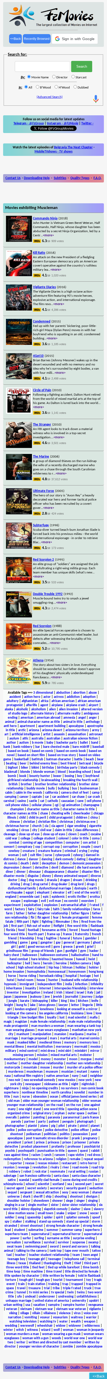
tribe (56, 1288)
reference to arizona (38, 1159)
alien (52, 709)
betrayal (85, 763)
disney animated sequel (71, 876)
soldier (10, 1217)
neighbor (96, 1076)
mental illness (14, 1046)
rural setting (76, 1171)
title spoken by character (21, 1275)
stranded (10, 1226)
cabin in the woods (29, 792)
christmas (66, 822)
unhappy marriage (18, 1300)
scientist (43, 1184)
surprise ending (84, 1238)
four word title (14, 934)
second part (83, 1184)
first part (17, 926)
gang (34, 942)
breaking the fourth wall (80, 780)
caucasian (67, 801)
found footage (91, 930)
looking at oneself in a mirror (77, 1009)
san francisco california (35, 1176)
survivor (63, 1242)
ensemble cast (29, 897)
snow (83, 1213)
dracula (52, 880)
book (22, 776)
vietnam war (44, 1309)
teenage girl (36, 1259)
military (10, 1051)
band (94, 742)
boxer (57, 776)
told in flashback (89, 1275)
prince (40, 1142)
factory (20, 909)
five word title (77, 926)
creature (29, 851)
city (34, 830)
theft (67, 1263)
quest (84, 1151)
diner (9, 872)
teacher (20, 1255)
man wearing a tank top (84, 1026)
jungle (13, 1001)
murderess (15, 1071)
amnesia (69, 717)
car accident (60, 797)
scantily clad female (45, 1180)
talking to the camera (31, 1251)
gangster (47, 942)
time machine (33, 1271)
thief (77, 1263)
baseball (98, 747)
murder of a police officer (85, 1067)
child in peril (37, 817)
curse (48, 855)
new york (85, 1080)
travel (21, 1288)
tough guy (43, 1280)
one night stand (30, 1109)
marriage (11, 1038)
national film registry (28, 1076)
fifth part (23, 921)
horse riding (27, 976)
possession (80, 1134)
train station (36, 1284)
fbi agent (43, 917)
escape (16, 901)
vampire (54, 1305)
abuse (93, 692)
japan (7, 996)
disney (46, 876)
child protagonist (61, 817)
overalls (11, 1117)
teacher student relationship (49, 1255)
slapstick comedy (56, 1209)
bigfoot (13, 767)
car (47, 797)
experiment (12, 905)
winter (8, 1330)
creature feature (50, 851)
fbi (32, 917)
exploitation (32, 905)
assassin (59, 734)
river (65, 1167)
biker (24, 767)
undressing (65, 1296)
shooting (61, 1196)
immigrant (26, 984)
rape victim (76, 1155)
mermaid (80, 1046)
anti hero (10, 726)
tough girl (26, 1280)
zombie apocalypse (89, 1346)
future (77, 938)
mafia (93, 1017)
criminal (70, 851)
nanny (94, 1071)
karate (24, 1001)
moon (73, 1059)
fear (56, 917)
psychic (10, 1151)
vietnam (26, 1309)
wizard (45, 1330)
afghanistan (30, 701)
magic (8, 1021)
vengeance (95, 1305)
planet (95, 1126)
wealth (76, 1321)
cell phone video (17, 805)
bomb (12, 776)
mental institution (40, 1046)
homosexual (56, 971)
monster (60, 1059)
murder (58, 1067)
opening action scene (82, 1109)
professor (74, 1146)
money (46, 1059)
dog (23, 880)
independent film (49, 984)
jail (98, 992)
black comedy (90, 767)
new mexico (66, 1080)
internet (45, 988)
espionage (31, 901)
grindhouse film (17, 951)
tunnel (21, 1292)
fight (35, 921)
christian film (47, 822)
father (20, 913)
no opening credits (45, 1088)
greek (80, 946)
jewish (57, 996)
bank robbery (22, 747)
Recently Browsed (37, 39)
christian (29, 822)
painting (39, 1117)
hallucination (80, 955)
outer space (76, 1113)
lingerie (87, 1005)
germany (83, 942)
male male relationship (85, 1021)
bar (37, 747)
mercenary (63, 1046)
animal (9, 722)
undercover (47, 1296)
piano (44, 1126)
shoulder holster (18, 1201)
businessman (89, 788)
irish (59, 992)
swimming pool (36, 1246)
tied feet (38, 1267)
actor (47, 697)
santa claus (61, 1176)
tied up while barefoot (64, 1267)
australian (53, 738)
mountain (30, 1067)
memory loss (88, 1042)
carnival (9, 801)
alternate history (42, 713)
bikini (35, 767)
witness (32, 1330)
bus (74, 788)
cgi (56, 805)
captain (37, 797)
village (24, 1313)
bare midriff (80, 747)
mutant (82, 1071)
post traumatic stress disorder (47, 1138)
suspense (78, 1242)
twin (70, 1292)
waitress (77, 1317)
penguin (68, 1121)
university (79, 1300)
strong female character (63, 1226)
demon (64, 863)
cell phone (94, 801)
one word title (54, 1109)
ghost (97, 942)
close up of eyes (54, 834)
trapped (77, 1284)
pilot (61, 1126)
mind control (28, 1051)
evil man (55, 901)
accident (15, 697)
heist (91, 959)
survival (49, 1242)
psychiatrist (92, 1146)
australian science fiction (80, 738)
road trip (97, 1167)
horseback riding (50, 976)
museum (52, 1071)
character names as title (20, 813)
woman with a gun (35, 1338)
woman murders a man (22, 1334)
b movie (37, 742)
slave (87, 1209)
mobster (86, 1055)
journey (87, 996)
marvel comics (89, 1038)
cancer (24, 797)
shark (26, 1196)
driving (15, 884)
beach (90, 759)
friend (12, 938)
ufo (19, 1296)
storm (96, 1221)
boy (79, 776)
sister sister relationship (79, 1205)
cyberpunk (62, 855)
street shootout (31, 1226)
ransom (60, 1155)
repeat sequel (93, 1159)
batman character (58, 759)
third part (91, 1263)
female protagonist (75, 917)
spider (48, 1217)
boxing (69, 776)
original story (42, 1113)
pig (53, 1126)
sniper (72, 1213)
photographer (15, 1126)
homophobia (36, 971)
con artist (89, 842)
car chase (78, 797)
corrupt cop (51, 847)
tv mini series (38, 1292)
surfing (39, 1238)
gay (58, 942)
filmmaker (63, 921)
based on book (18, 751)
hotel (10, 980)
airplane (57, 705)
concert (9, 847)
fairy (31, 909)
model (33, 1059)
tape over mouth (77, 1251)
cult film (36, 855)
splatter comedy (77, 1217)
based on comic (42, 751)
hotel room (25, 980)
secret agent (15, 1188)
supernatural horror (66, 1234)
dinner (21, 872)
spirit (59, 1217)
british (13, 784)
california (51, 792)
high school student (31, 967)
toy (88, 1280)
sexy (65, 1192)
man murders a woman (47, 1026)
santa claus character (86, 1176)
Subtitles (60, 178)
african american (63, 701)
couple (85, 847)
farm (9, 913)
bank (6, 747)
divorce (96, 876)
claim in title (63, 830)
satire (12, 1180)
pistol (84, 1126)
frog (40, 938)
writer (20, 1342)
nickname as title (56, 1084)
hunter (53, 980)
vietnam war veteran (71, 1309)
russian (93, 1171)
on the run (73, 1105)
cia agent (57, 826)
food (21, 930)
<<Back (15, 39)
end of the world (86, 892)
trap (65, 1284)
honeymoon (77, 971)
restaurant (69, 1163)
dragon (65, 880)
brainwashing (50, 780)
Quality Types (79, 178)
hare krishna (40, 959)
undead (30, 1296)
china (94, 817)
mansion (60, 1034)
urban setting (13, 1305)
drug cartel (40, 884)
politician (50, 1134)
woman (68, 1330)
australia (37, 738)
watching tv (48, 1321)
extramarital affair (73, 905)
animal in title (73, 722)
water (63, 1321)
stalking (30, 1221)
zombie (68, 1346)
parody (16, 1121)
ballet (84, 742)
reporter (16, 1163)
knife (94, 1001)
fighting (47, 921)
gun (59, 951)
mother (12, 1063)
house (41, 980)
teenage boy (16, 1259)
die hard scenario (89, 867)
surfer (27, 1238)
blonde (25, 772)
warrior (91, 1317)
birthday (48, 767)
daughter (95, 859)
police (10, 1130)
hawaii (80, 959)
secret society (37, 1188)
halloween (29, 955)
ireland (48, 992)
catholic (53, 801)
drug (26, 884)
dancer (33, 859)
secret (99, 1184)
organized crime (18, 1113)
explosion (51, 905)
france (67, 934)
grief (90, 946)
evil (43, 901)
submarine (35, 1230)
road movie (80, 1167)
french (96, 934)
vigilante (95, 1309)
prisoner (80, 1142)
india (68, 984)
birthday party (67, 767)
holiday (81, 967)
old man (14, 1101)
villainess (49, 1313)
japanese (21, 996)
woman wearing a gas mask (61, 1334)
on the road (54, 1105)
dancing (47, 859)
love (89, 1013)
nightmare (11, 1088)
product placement (34, 1146)
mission (42, 1055)
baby (49, 742)
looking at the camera (20, 1013)
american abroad (48, 717)
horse (12, 976)
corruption (70, 847)
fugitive (51, 938)
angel (82, 717)
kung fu (21, 1005)
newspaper (33, 1084)
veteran (11, 1309)
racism (36, 1155)
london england (26, 1009)
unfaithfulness (87, 1296)
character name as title (43, 809)
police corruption (30, 1130)
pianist (32, 1126)
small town (45, 1213)
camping (10, 797)
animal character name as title (38, 722)
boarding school (80, 772)
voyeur (45, 1317)
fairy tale (43, 909)
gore (57, 946)
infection (81, 984)
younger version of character (39, 1346)
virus (77, 1313)
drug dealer (59, 884)
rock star (41, 1171)
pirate (72, 1126)
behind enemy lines (43, 763)
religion (61, 1159)
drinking (91, 880)
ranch (47, 1155)
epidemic (58, 897)
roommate (57, 1171)
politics (65, 1134)
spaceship (34, 1217)
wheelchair (45, 1325)
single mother (38, 1205)
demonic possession (86, 863)
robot (27, 1171)
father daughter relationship (48, 913)
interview (96, 988)
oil (101, 1096)
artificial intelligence (26, 734)
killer (54, 1001)
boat (97, 772)
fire (75, 921)
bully (51, 788)
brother (26, 784)
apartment (27, 726)
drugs (91, 884)
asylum (14, 738)
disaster (73, 872)
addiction (73, 697)
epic (46, 897)
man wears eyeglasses (53, 1030)
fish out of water (38, 926)
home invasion (14, 971)
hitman (67, 967)
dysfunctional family (22, 888)
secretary (56, 1188)
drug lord (77, 884)
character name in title (79, 809)
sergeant (26, 1192)
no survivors (69, 1088)
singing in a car (15, 1205)
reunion (9, 1167)
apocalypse (76, 726)
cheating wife (60, 813)
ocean (54, 1096)
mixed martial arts (64, 1055)
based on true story (62, 755)
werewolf (27, 1325)
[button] (75, 39)
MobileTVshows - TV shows (53, 151)
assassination (77, 734)
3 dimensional (43, 692)
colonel (63, 838)
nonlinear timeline (35, 1092)
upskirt (94, 1300)
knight (8, 1005)
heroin (47, 963)
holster (94, 967)
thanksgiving (52, 1263)
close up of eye (29, 834)
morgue (86, 1059)
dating (81, 859)
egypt (30, 892)
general (69, 942)
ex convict (71, 901)
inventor (13, 992)
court (97, 847)
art (6, 734)
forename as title (54, 930)
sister (55, 1205)
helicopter (14, 963)
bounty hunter (39, 776)
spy (7, 1221)
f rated (94, 905)
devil (54, 867)
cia (46, 826)
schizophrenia (13, 1184)
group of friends (42, 951)
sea (69, 1184)
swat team (14, 1246)
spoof (96, 1217)
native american (57, 1076)
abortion (79, 692)
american (27, 717)
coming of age (32, 842)
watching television (23, 1321)
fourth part (36, 934)
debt (35, 863)
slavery (99, 1209)
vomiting (30, 1317)
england (10, 897)
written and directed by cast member (55, 1342)
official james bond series (79, 1096)
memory (70, 1042)
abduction (63, 692)
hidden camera (80, 963)
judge (99, 996)
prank (76, 1138)
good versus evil (39, 946)
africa (44, 701)
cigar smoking (76, 826)
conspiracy (25, 847)
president (14, 1142)
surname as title (58, 1238)
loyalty (51, 1017)
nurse (26, 1096)
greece (68, 946)
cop (37, 847)
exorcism (87, 901)
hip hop (54, 967)
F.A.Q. (97, 178)
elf (69, 892)
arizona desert (52, 730)
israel (80, 992)
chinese (14, 822)
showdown (41, 1201)
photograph (85, 1121)
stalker (17, 1221)
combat (14, 842)
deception (49, 863)
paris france (91, 1117)
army (95, 730)
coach (84, 834)
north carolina (61, 1092)
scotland (58, 1184)
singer (80, 1201)
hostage (85, 976)
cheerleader (81, 813)
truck (87, 1288)
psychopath (26, 1151)
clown (72, 834)
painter (25, 1117)
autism (24, 742)
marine (91, 1034)
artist (47, 734)
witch (20, 1330)
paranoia (54, 1117)
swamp (93, 1242)
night (74, 1084)
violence (65, 1313)
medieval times (50, 1042)
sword (54, 1246)
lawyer (63, 1005)
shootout (76, 1196)
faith (56, 909)
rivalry (54, 1167)
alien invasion (68, 709)
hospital (71, 976)
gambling (10, 942)
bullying (63, 788)
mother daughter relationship (42, 1063)
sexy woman (80, 1192)
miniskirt (81, 1051)
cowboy (14, 851)
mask (10, 1042)
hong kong (96, 971)
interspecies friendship (70, 988)
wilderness (92, 1325)
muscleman (34, 1071)
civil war (46, 830)
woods (56, 1338)
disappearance (54, 872)
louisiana (77, 1013)
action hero (32, 697)
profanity (57, 1146)
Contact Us (13, 178)
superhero (92, 1230)
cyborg (78, 855)
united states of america (52, 1300)
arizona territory (77, 730)
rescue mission (48, 1163)
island (69, 992)
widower (75, 1325)
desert (27, 867)
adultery (12, 701)
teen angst (90, 1255)
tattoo (96, 1251)
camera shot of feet (75, 792)
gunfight (71, 951)
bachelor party (66, 742)
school (30, 1184)
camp (95, 792)
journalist (71, 996)
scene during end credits (80, 1180)
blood (62, 772)
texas (22, 1263)
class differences (86, 830)
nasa (7, 1076)
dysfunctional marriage (55, 888)
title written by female (59, 1275)
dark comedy (64, 859)
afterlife (31, 705)
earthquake (14, 892)
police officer (80, 1130)
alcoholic (22, 709)
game (24, 942)
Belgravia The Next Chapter (73, 147)
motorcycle (12, 1067)
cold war (11, 838)
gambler (91, 938)
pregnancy (90, 1138)
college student (44, 838)
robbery (14, 1171)
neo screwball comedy (39, 1080)
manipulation (41, 1034)
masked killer (26, 1042)
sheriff (38, 1196)
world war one (74, 1338)
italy (90, 992)
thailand (35, 1263)
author (11, 742)
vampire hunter (74, 1305)
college (25, 838)
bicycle (98, 763)
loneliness (47, 1009)
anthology (93, 722)
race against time (16, 1155)
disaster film (90, 872)
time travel (54, 1271)
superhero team (16, 1234)
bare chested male (56, 747)
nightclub (88, 1084)
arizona (34, 730)
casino (21, 801)
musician (67, 1071)
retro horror (88, 1163)
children (81, 817)
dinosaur (35, 872)
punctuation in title (51, 1151)
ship (48, 1196)
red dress (94, 1155)
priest (28, 1142)
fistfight (59, 926)
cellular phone (42, 805)
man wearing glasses (20, 1030)
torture (10, 1280)
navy (75, 1076)
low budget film (33, 1017)
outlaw (92, 1113)
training (53, 1284)
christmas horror (17, 826)
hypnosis (10, 984)
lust (62, 1017)
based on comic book (71, 751)
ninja (25, 1088)
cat (42, 801)
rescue (30, 1163)
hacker (94, 951)
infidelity (97, 984)
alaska (9, 709)
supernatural (40, 1234)
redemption (12, 1159)
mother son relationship (83, 1063)
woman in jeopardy (90, 1330)
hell (27, 963)
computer (73, 842)
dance (21, 859)
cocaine (96, 834)
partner (29, 1121)
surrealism (13, 1242)
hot (96, 976)
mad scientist (77, 1017)
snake (60, 1213)
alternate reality (69, 713)
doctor (12, 880)
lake (33, 1005)
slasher (76, 1209)
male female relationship (47, 1021)
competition (54, 842)
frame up (53, 934)
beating (11, 763)
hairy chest (11, 955)
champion (17, 809)
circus (25, 830)
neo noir (15, 1080)
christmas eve (86, 822)
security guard (76, 1188)
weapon (89, 1321)
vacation (39, 1305)
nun (16, 1096)
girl (13, 946)
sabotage (10, 1176)
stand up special (77, 1221)
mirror (94, 1051)
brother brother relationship (55, 784)
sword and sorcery (75, 1246)
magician (21, 1021)
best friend (68, 763)
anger (93, 717)
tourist (58, 1280)
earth (93, 888)
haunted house (62, 959)
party (42, 1121)
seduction (96, 1188)
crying (83, 851)
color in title (80, 838)
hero (36, 963)
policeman (33, 1134)
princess (53, 1142)
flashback (97, 926)
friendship (27, 938)
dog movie (36, 880)
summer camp (72, 1230)
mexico (95, 1046)
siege (69, 1201)
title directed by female (81, 1271)
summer (52, 1230)
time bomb (91, 1267)
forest (73, 930)
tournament (74, 1280)
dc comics (10, 863)
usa (27, 1305)
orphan (60, 1113)
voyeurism (60, 1317)
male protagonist (16, 1026)
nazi (84, 1076)
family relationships (76, 909)
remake (75, 1159)
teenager (54, 1259)
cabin (8, 792)
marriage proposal (34, 1038)
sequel (12, 1192)
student (19, 1230)
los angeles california (53, 1013)
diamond (67, 867)
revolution (39, 1167)
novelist (79, 1092)
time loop (13, 1271)
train (21, 1284)
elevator (59, 892)
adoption (89, 697)
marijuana (76, 1034)
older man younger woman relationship (51, 1101)
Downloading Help (37, 178)
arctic (22, 730)
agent (44, 705)
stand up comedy (51, 1221)
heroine (61, 963)
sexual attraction (47, 1192)
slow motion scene (21, 1213)
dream (77, 880)
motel (99, 1059)
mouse (45, 1067)
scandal (24, 1180)
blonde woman (44, 772)
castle (33, 801)
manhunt (22, 1034)
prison (66, 1142)
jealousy (36, 996)
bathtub (37, 759)
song (21, 1217)
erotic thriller (77, 897)
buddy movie (35, 788)
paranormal (71, 1117)
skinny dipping (31, 1209)
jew (47, 996)
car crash (94, 797)
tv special (57, 1292)
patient (54, 1121)
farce (96, 909)
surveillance (32, 1242)
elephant (43, 892)
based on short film (31, 755)
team (76, 1255)
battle (78, 759)
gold (22, 946)
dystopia (80, 888)
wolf (57, 1330)
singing (93, 1201)
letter (75, 1005)
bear (100, 759)
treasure (35, 1288)
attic (25, 738)
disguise (33, 876)
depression (11, 867)
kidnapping (40, 1001)
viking (13, 1313)
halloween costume (54, 955)
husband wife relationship (79, 980)
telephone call (74, 1259)
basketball (21, 759)
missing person (23, 1055)
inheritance (14, 988)
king (64, 1001)
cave (80, 801)
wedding (11, 1325)
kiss (72, 1001)
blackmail (10, 772)
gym (83, 951)
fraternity (82, 934)
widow (60, 1325)
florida (10, 930)
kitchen (83, 1001)
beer (23, 763)
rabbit (95, 1151)
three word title (17, 1267)
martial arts (68, 1038)
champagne (91, 805)
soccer (94, 1213)
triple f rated (72, 1288)
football (33, 930)
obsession (40, 1096)
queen (72, 1151)
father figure (80, 913)
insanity (30, 988)
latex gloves (47, 1005)
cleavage (10, 834)
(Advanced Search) (50, 97)
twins (81, 1292)
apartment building (51, 726)
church (37, 826)
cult (24, 855)
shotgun (91, 1196)
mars (53, 1038)
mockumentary (14, 1059)
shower (57, 1201)
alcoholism (38, 709)
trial (47, 1288)
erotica (95, 897)
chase (44, 813)
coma (95, 838)
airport (93, 705)
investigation (31, 992)
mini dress (48, 1051)
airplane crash (75, 705)
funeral (65, 938)
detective (41, 867)
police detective (56, 1130)
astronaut (96, 734)
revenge (23, 1167)
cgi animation (71, 805)
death (25, 863)
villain (36, 1313)
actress (59, 697)
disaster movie (14, 876)
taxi (9, 1255)
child (22, 817)
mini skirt (64, 1051)
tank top (56, 1251)
